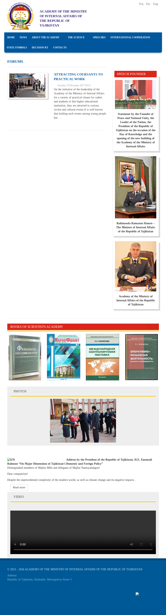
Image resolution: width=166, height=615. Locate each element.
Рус (148, 3)
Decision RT (40, 47)
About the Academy (46, 37)
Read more (19, 487)
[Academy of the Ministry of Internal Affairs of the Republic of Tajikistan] (20, 16)
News (23, 37)
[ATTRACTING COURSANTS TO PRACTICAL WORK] (27, 85)
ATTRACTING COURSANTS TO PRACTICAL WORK (78, 77)
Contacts (60, 47)
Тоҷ (141, 3)
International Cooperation (130, 37)
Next (156, 327)
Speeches (99, 37)
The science (76, 37)
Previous (150, 327)
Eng (155, 3)
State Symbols (17, 47)
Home (11, 37)
